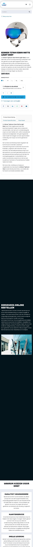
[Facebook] (3, 106)
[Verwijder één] (3, 93)
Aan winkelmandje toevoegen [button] (14, 97)
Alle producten (7, 16)
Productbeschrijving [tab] (9, 117)
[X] (8, 106)
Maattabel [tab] (21, 120)
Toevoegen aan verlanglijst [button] (11, 101)
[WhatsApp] (17, 106)
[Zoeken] (29, 12)
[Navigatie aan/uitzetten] (29, 4)
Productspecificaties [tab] (9, 120)
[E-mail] (26, 106)
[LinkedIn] (12, 106)
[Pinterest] (22, 106)
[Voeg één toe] (11, 93)
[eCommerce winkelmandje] (26, 4)
